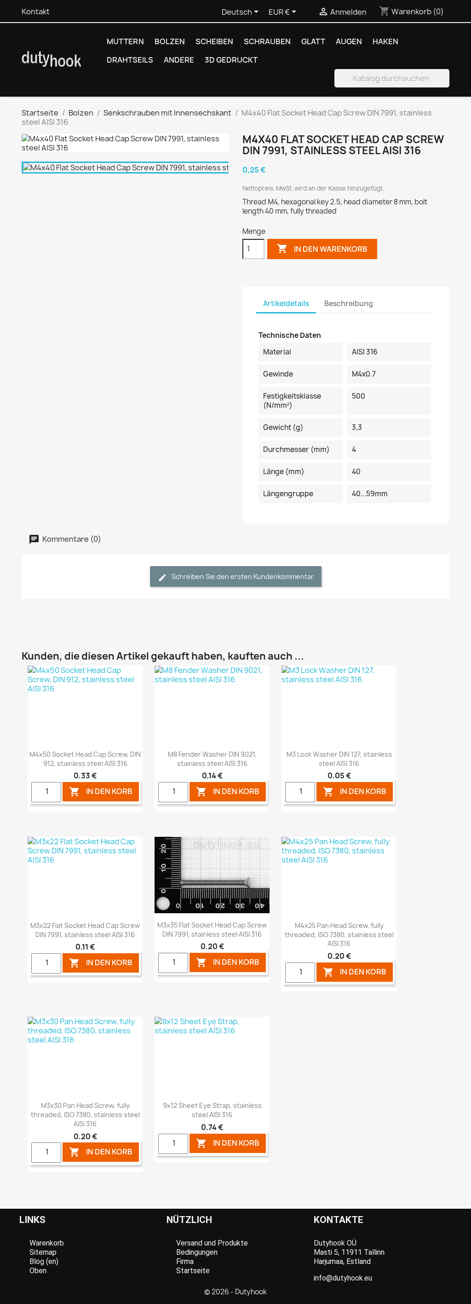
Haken (385, 41)
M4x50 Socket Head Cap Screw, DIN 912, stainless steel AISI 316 (85, 759)
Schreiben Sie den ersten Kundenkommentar (242, 576)
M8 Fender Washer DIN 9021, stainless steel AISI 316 (212, 759)
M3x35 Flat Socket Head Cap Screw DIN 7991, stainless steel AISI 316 (212, 930)
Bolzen (170, 41)
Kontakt (36, 11)
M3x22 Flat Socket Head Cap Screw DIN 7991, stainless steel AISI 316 (85, 930)
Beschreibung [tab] (348, 303)
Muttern (125, 41)
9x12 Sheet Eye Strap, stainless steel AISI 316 (212, 1110)
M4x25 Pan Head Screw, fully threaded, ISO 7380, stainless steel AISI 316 (339, 934)
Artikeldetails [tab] (286, 303)
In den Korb (100, 791)
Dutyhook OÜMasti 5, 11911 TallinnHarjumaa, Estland (349, 1252)
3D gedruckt (231, 60)
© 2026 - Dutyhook (235, 1292)
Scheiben (214, 41)
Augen (349, 41)
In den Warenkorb (322, 248)
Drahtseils (130, 60)
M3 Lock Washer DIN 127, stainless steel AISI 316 (339, 759)
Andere (179, 60)
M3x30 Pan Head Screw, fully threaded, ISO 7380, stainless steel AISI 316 (85, 1114)
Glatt (313, 41)
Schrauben (267, 41)
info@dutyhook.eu (343, 1278)
